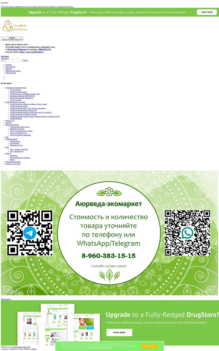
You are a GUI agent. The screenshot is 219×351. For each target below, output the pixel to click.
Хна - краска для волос (19, 149)
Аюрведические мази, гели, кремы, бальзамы (27, 108)
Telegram (22, 49)
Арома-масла (15, 141)
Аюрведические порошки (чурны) (23, 114)
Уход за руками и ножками (20, 135)
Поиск (25, 60)
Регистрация (10, 67)
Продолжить (6, 299)
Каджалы (13, 155)
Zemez (33, 349)
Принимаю (150, 346)
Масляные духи (16, 145)
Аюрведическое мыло (18, 92)
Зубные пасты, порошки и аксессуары (25, 94)
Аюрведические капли (19, 106)
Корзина (8, 69)
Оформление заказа (13, 71)
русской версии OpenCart (20, 347)
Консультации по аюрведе (20, 158)
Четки (12, 160)
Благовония (14, 143)
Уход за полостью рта (18, 133)
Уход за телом (15, 90)
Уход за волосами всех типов (21, 131)
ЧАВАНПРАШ (16, 118)
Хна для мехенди (16, 151)
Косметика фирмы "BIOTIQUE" (22, 96)
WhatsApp (12, 49)
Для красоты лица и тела (19, 127)
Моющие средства (17, 129)
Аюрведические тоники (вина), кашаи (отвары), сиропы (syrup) (35, 116)
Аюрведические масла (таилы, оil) (23, 110)
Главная (8, 65)
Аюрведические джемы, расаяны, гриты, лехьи (28, 104)
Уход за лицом (15, 100)
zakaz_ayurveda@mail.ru (31, 52)
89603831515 (45, 49)
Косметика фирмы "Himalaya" (21, 98)
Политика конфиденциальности (101, 348)
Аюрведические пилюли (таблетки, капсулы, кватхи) (31, 112)
